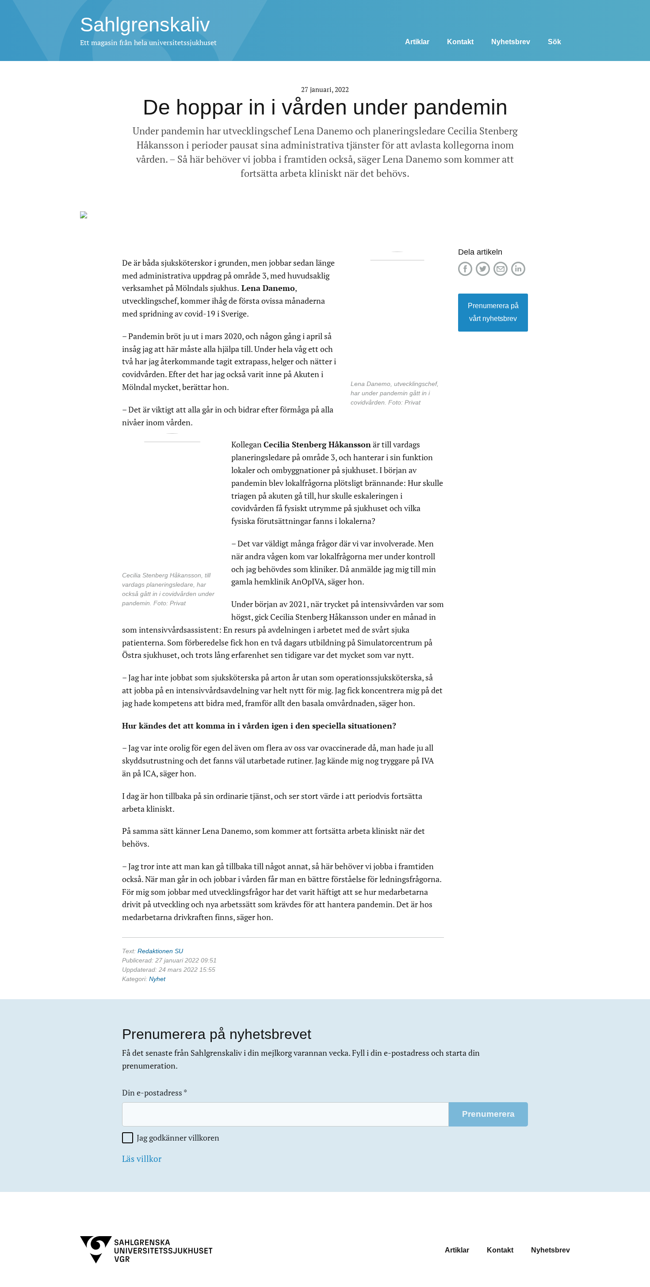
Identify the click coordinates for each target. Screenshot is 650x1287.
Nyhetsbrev (510, 42)
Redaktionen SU (160, 951)
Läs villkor (141, 1158)
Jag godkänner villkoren (178, 1138)
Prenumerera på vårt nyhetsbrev (493, 312)
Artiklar (417, 42)
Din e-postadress (154, 1093)
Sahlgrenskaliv (145, 24)
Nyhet (157, 978)
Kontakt (460, 42)
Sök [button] (554, 42)
